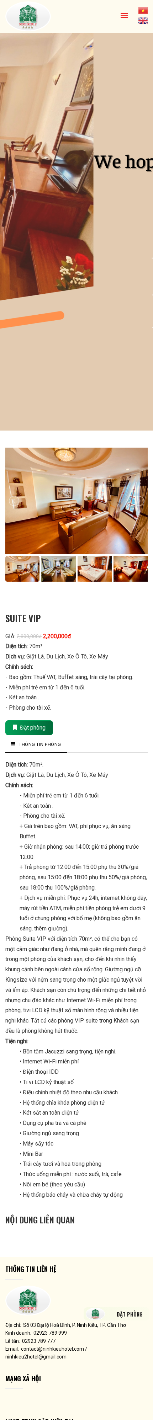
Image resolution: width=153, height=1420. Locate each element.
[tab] (36, 745)
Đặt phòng (31, 727)
